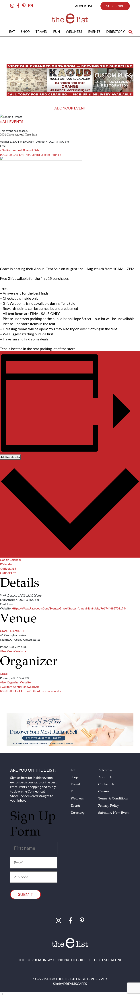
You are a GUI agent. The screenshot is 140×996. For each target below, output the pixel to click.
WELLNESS (74, 32)
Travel (75, 784)
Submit (25, 894)
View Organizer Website (15, 682)
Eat (73, 770)
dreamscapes (75, 984)
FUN (56, 32)
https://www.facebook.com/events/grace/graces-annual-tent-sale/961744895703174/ (69, 608)
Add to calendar (10, 457)
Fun (73, 791)
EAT (12, 32)
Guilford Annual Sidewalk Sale (19, 150)
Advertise (105, 770)
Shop (74, 777)
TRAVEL (41, 32)
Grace (3, 673)
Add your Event (70, 108)
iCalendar (6, 564)
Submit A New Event (113, 813)
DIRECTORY (115, 32)
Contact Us (106, 784)
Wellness (77, 798)
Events (76, 805)
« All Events (11, 121)
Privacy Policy (108, 805)
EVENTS (94, 32)
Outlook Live (8, 573)
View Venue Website (13, 651)
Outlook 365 (8, 568)
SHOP (25, 32)
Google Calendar (10, 559)
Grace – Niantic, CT (12, 630)
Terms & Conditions (113, 798)
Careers (104, 791)
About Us (105, 777)
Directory (78, 813)
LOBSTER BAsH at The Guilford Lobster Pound (30, 154)
